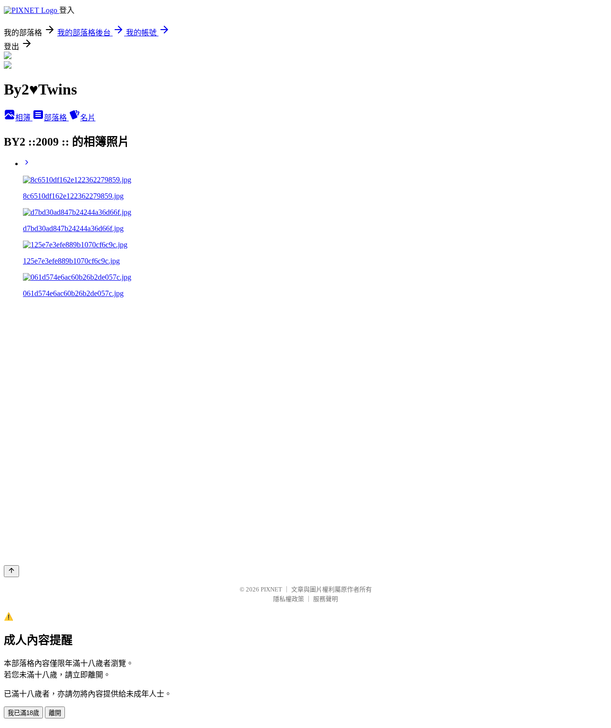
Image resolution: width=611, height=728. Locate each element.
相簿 (23, 118)
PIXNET (271, 589)
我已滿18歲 (23, 713)
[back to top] (11, 571)
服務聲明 (325, 598)
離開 (55, 713)
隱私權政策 (288, 598)
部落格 (56, 118)
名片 (87, 118)
